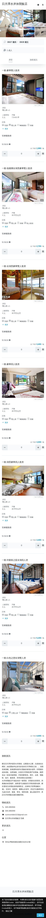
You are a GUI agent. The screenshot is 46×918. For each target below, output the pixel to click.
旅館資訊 (33, 60)
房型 (11, 60)
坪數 (13, 115)
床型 (4, 108)
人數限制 (5, 115)
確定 (40, 915)
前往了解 (9, 911)
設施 (3, 122)
